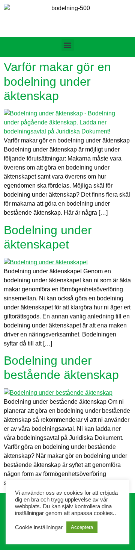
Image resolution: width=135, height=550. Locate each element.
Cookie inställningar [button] (39, 527)
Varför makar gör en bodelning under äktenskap (57, 81)
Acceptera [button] (82, 527)
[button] (68, 45)
